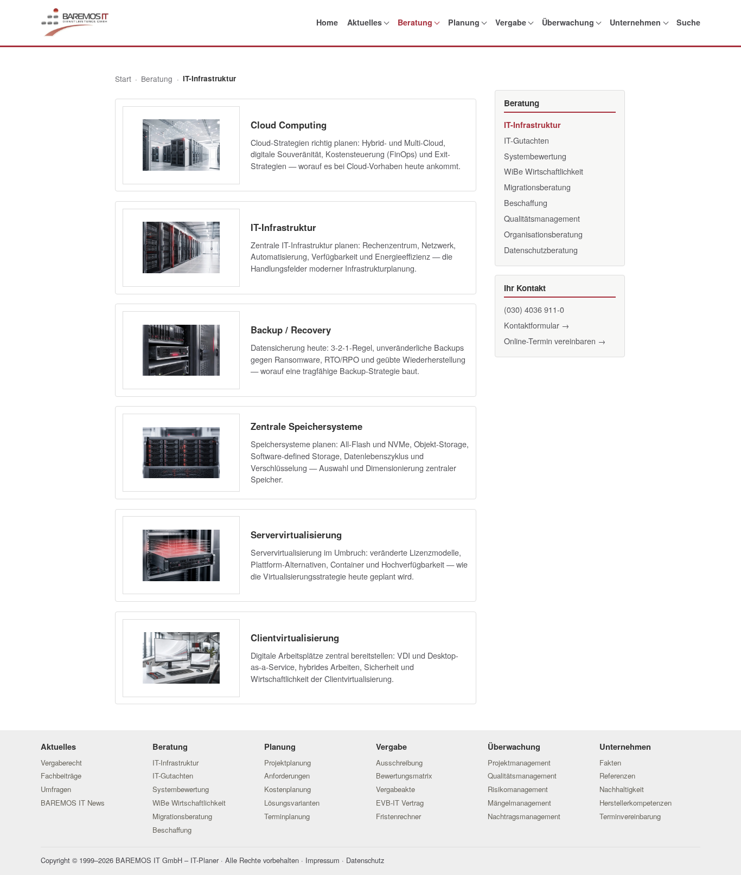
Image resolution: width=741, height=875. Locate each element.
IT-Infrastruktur (532, 124)
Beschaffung (525, 202)
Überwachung (568, 22)
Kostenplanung (287, 789)
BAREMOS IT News (73, 802)
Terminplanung (287, 816)
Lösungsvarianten (292, 802)
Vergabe (510, 22)
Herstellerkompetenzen (635, 802)
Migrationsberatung (537, 186)
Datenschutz (365, 860)
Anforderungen (287, 775)
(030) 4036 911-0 (534, 309)
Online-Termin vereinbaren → (554, 340)
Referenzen (617, 775)
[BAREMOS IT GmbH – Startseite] (74, 22)
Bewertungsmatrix (404, 775)
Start (123, 78)
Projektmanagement (519, 762)
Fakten (610, 762)
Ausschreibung (399, 762)
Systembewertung (535, 156)
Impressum (322, 860)
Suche (688, 22)
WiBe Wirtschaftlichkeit (543, 171)
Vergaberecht (61, 762)
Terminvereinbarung (630, 816)
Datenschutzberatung (541, 249)
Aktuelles (364, 22)
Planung (464, 22)
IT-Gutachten (526, 140)
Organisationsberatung (543, 234)
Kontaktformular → (536, 325)
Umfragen (56, 789)
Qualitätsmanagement (542, 218)
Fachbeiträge (61, 775)
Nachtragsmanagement (524, 816)
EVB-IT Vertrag (400, 802)
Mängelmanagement (519, 802)
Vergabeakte (395, 789)
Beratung (415, 22)
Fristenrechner (398, 816)
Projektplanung (287, 762)
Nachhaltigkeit (621, 789)
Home (327, 22)
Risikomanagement (518, 789)
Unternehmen (635, 22)
